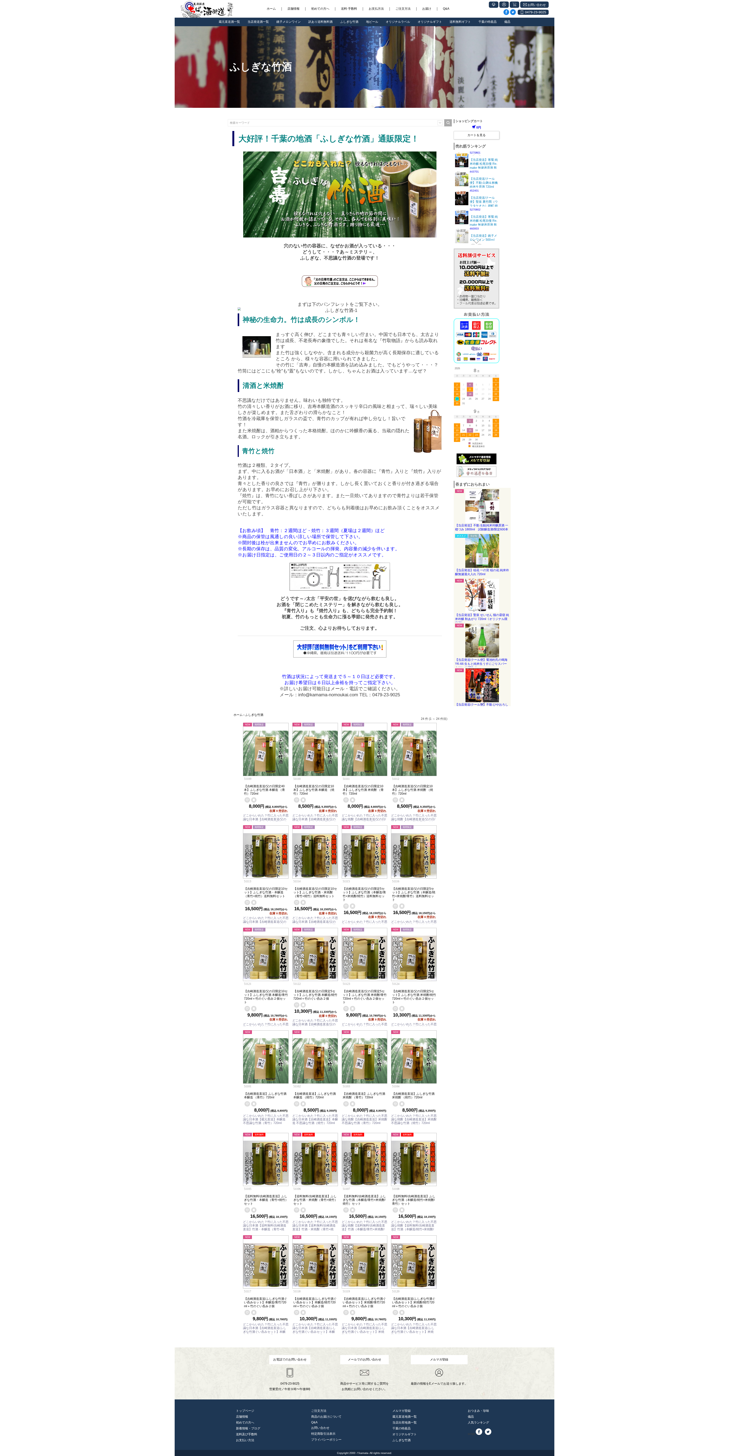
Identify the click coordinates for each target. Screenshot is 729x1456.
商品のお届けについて (326, 1416)
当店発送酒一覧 (258, 21)
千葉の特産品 (487, 21)
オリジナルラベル (398, 21)
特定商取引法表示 (323, 1433)
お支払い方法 (245, 1440)
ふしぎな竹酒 (349, 21)
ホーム (271, 8)
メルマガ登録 (401, 1410)
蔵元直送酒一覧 (229, 21)
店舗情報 (293, 8)
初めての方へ (320, 8)
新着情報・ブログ (248, 1428)
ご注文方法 (403, 8)
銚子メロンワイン (288, 21)
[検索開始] (448, 122)
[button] (476, 154)
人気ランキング (478, 1422)
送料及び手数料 (246, 1434)
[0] (247, 800)
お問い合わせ (320, 1427)
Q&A (446, 8)
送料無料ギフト (460, 21)
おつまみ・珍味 (478, 1410)
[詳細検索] (440, 122)
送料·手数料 (349, 8)
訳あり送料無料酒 (320, 21)
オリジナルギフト (430, 21)
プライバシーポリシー (326, 1439)
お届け (426, 8)
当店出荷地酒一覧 (404, 1422)
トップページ (245, 1410)
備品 (507, 21)
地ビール (372, 21)
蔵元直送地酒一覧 (404, 1416)
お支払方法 (376, 8)
